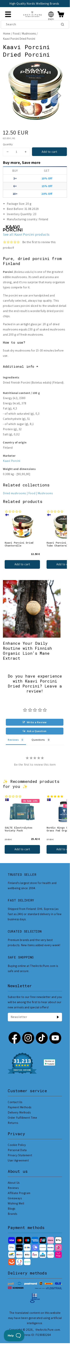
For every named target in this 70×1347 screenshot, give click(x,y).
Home (6, 33)
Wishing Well (16, 1203)
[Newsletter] (58, 1017)
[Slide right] (58, 95)
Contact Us (15, 1102)
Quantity (8, 144)
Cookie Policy (17, 1145)
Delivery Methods (19, 1112)
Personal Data (17, 1150)
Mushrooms (29, 33)
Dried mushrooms (14, 493)
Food (16, 33)
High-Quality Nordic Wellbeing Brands (35, 3)
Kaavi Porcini (11, 461)
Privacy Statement (20, 1155)
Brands (12, 1214)
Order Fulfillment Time (22, 1117)
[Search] (62, 24)
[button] (51, 14)
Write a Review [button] (37, 722)
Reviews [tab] (13, 739)
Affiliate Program (19, 1193)
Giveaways (15, 1198)
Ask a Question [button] (37, 731)
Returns (13, 1123)
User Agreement (18, 1160)
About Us (14, 1182)
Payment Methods (19, 1107)
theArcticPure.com (47, 1329)
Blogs (11, 1208)
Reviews (13, 1188)
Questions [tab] (38, 739)
